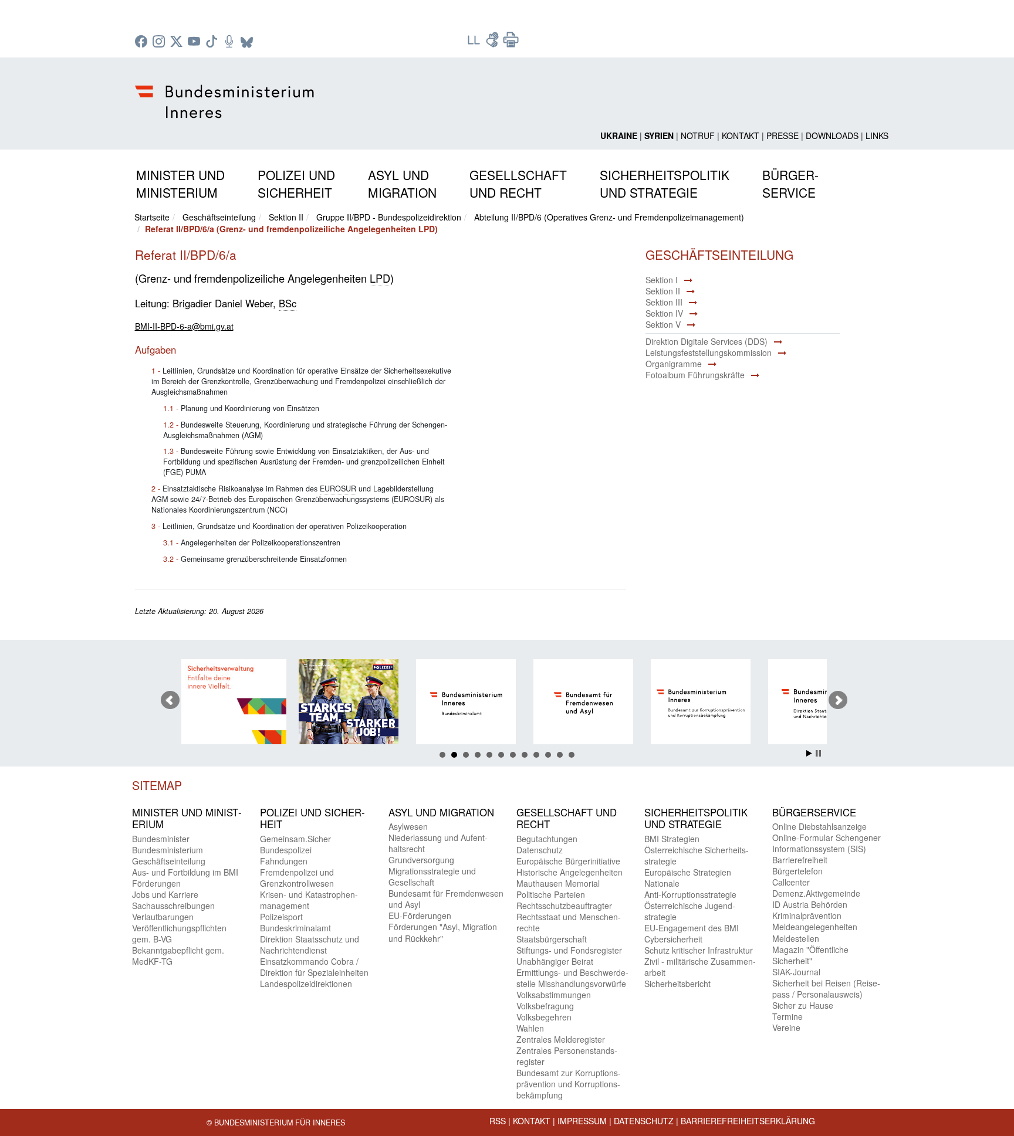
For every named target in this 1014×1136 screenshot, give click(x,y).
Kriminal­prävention (806, 915)
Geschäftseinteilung (219, 217)
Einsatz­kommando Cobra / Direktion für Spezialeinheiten (314, 966)
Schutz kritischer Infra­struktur (698, 950)
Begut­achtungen (546, 839)
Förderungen (156, 883)
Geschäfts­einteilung (168, 861)
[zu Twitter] (177, 42)
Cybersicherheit (673, 939)
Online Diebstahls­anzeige (819, 826)
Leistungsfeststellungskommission (708, 352)
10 (548, 755)
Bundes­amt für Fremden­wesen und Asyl (445, 898)
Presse (782, 135)
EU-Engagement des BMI (691, 928)
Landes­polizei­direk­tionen (306, 983)
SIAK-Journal (796, 972)
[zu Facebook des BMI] (142, 42)
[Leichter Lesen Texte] (474, 43)
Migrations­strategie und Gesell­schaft (432, 876)
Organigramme (673, 363)
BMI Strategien (671, 839)
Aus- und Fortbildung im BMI (185, 872)
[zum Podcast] (230, 42)
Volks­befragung (545, 1006)
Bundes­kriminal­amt (295, 928)
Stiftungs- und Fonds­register (569, 950)
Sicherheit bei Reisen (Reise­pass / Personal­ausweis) (826, 988)
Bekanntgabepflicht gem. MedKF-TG (178, 955)
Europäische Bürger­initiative (568, 861)
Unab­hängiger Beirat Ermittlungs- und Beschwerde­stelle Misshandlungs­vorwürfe (572, 972)
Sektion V (663, 324)
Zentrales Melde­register (560, 1039)
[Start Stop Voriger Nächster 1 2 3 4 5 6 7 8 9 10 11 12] (507, 700)
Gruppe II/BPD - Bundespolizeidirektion (388, 217)
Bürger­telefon (797, 871)
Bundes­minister (161, 839)
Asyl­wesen (408, 826)
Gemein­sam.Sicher (295, 839)
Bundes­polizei (286, 850)
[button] (180, 181)
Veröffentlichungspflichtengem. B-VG (179, 933)
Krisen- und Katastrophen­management (309, 900)
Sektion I (661, 280)
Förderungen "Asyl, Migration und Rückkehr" (442, 932)
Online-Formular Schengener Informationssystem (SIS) (826, 843)
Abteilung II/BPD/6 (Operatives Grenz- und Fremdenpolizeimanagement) (609, 217)
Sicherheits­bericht (677, 983)
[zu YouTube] (195, 42)
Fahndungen (283, 861)
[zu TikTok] (213, 42)
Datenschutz (644, 1121)
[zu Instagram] (160, 42)
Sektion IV (664, 313)
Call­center (791, 882)
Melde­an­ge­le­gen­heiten (814, 926)
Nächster (838, 700)
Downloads (832, 135)
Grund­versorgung (421, 860)
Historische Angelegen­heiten (569, 872)
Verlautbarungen (163, 917)
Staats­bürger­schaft (551, 939)
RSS (497, 1121)
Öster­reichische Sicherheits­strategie (696, 855)
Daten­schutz (539, 850)
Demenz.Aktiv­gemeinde (816, 893)
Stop (818, 753)
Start (809, 753)
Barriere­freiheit (799, 860)
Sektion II (286, 217)
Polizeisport (281, 917)
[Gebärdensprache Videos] (493, 43)
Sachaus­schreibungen (173, 905)
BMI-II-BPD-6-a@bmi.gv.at (184, 326)
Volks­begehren (544, 1017)
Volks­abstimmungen (553, 995)
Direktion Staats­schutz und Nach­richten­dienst (309, 944)
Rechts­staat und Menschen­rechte (568, 922)
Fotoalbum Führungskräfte (695, 375)
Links (877, 135)
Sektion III (663, 302)
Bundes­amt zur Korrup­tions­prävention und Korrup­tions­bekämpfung (568, 1084)
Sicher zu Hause (802, 1005)
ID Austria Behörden (809, 904)
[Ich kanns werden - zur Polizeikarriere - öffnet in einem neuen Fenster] (351, 703)
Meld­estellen (795, 938)
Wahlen (530, 1028)
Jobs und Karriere (165, 894)
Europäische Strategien (687, 872)
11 (560, 755)
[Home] (226, 92)
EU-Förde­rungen (419, 915)
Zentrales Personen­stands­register (566, 1056)
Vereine (786, 1027)
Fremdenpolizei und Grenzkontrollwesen (297, 877)
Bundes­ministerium (167, 850)
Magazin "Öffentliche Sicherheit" (810, 955)
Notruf (698, 135)
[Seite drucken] (511, 43)
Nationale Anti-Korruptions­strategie (690, 888)
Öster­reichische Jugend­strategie (689, 911)
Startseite (152, 217)
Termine (787, 1016)
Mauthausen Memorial (558, 883)
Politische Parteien (550, 894)
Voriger (170, 700)
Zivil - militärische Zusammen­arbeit (700, 966)
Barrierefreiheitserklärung (748, 1121)
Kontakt (740, 135)
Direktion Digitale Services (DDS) (706, 341)
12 (571, 755)
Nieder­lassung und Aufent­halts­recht (438, 843)
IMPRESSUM (582, 1121)
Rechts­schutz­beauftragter (564, 905)
